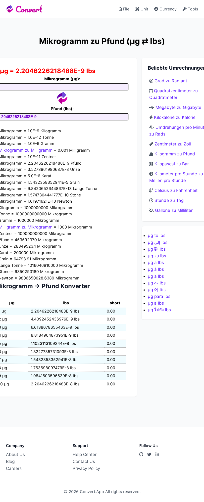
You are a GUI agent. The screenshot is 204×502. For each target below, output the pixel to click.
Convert (28, 9)
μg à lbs (156, 269)
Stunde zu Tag (169, 200)
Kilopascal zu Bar (171, 163)
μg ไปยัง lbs (159, 309)
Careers (14, 468)
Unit (143, 8)
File (125, 8)
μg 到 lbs (157, 249)
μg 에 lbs (157, 289)
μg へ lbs (157, 282)
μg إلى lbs (157, 242)
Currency (167, 8)
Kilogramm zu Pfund (174, 153)
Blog (10, 461)
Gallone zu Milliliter (174, 210)
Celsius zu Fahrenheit (176, 190)
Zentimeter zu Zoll (172, 143)
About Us (15, 454)
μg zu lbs (157, 255)
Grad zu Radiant (170, 80)
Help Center (85, 454)
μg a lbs (156, 262)
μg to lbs (156, 235)
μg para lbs (159, 296)
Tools (192, 8)
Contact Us (84, 461)
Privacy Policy (86, 468)
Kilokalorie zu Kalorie (175, 117)
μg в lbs (156, 303)
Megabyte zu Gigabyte (178, 107)
